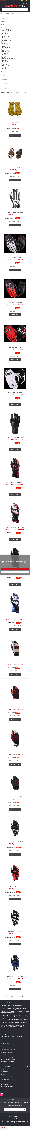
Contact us (5, 1082)
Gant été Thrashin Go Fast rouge (15, 347)
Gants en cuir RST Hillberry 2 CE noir (15, 437)
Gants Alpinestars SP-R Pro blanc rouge (15, 931)
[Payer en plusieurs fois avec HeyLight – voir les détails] (21, 488)
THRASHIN (5, 65)
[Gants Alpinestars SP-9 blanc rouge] (15, 513)
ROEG (4, 56)
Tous (3, 24)
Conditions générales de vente (9, 1059)
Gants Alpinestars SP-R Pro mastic (15, 841)
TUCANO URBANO (7, 67)
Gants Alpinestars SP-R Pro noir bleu (15, 976)
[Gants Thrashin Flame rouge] (15, 288)
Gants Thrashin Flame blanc (15, 257)
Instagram (1, 1094)
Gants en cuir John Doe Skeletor (15, 212)
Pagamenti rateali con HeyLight (9, 1057)
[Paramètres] (22, 6)
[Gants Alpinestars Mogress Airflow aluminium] (15, 647)
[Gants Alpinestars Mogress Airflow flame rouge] (15, 737)
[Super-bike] (9, 6)
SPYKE (4, 63)
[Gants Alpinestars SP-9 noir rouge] (15, 468)
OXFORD (5, 53)
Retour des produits (7, 1089)
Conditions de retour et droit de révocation (11, 1056)
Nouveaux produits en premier (7, 92)
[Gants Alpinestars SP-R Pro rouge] (15, 872)
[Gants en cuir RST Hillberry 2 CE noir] (15, 423)
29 (25, 996)
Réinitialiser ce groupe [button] (25, 85)
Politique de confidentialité (8, 1061)
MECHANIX (5, 51)
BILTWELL (5, 33)
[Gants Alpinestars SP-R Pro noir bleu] (15, 962)
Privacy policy (25, 556)
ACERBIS (5, 27)
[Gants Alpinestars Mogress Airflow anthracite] (15, 782)
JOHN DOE (5, 44)
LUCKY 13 (5, 50)
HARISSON (5, 36)
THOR (4, 64)
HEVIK (4, 39)
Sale (3, 1069)
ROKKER (5, 57)
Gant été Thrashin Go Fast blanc (15, 392)
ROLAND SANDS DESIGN (8, 58)
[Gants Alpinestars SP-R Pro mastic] (15, 827)
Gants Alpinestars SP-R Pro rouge (15, 886)
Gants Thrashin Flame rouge (15, 302)
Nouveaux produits (6, 1071)
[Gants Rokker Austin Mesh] (15, 153)
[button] (15, 18)
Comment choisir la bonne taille (9, 1086)
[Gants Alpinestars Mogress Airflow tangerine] (15, 692)
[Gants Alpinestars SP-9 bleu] (15, 603)
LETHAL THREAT (6, 47)
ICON (4, 42)
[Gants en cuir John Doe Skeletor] (15, 198)
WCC (4, 68)
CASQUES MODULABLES (8, 1076)
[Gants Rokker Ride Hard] (15, 108)
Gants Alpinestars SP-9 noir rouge (15, 482)
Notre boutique (6, 1084)
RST (4, 60)
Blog (3, 1088)
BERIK (4, 32)
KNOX (4, 46)
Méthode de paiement (7, 1052)
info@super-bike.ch (7, 1041)
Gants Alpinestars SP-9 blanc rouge (15, 527)
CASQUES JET (6, 1074)
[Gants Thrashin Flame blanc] (15, 243)
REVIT (4, 54)
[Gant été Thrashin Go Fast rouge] (15, 333)
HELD (4, 37)
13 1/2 (4, 26)
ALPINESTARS (6, 29)
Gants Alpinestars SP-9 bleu (15, 617)
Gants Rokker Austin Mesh (15, 167)
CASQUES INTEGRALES (8, 1072)
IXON (4, 43)
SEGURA (5, 61)
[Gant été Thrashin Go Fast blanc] (15, 378)
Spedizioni (5, 1054)
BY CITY (5, 34)
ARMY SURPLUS (6, 30)
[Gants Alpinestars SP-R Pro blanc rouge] (15, 917)
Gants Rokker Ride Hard (15, 122)
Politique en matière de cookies (9, 1063)
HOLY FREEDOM (6, 40)
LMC (4, 49)
